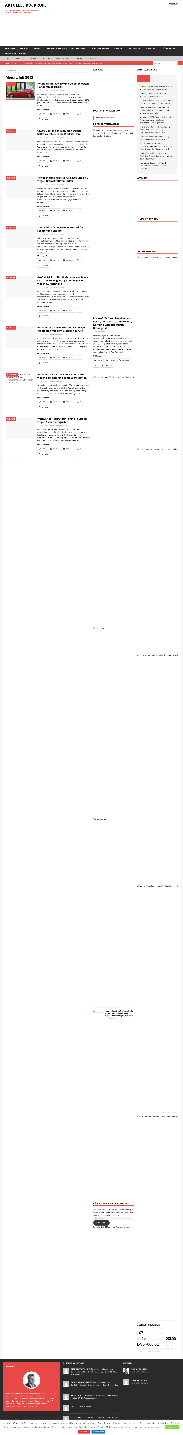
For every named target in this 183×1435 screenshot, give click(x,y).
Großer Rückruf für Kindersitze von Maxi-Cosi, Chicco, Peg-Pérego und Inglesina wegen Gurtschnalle (62, 280)
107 (140, 1332)
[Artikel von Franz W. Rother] (126, 1383)
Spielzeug (93, 59)
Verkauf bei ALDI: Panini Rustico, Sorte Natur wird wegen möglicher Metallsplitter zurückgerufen (156, 120)
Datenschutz (151, 48)
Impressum (134, 48)
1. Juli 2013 (43, 425)
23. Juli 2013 (43, 137)
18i (143, 1348)
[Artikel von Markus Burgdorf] (126, 1372)
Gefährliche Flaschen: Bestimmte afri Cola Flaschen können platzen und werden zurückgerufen (155, 110)
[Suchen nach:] (165, 63)
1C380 (156, 1348)
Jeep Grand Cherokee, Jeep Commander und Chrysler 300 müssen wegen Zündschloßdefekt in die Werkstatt (94, 1371)
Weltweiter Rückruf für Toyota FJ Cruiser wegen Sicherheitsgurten (62, 420)
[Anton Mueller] (66, 1398)
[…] (44, 105)
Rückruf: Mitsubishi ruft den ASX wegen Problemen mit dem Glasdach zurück (61, 329)
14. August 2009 (112, 1018)
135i (152, 1348)
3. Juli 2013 (43, 381)
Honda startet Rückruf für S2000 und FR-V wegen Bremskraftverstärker (62, 179)
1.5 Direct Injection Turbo (160, 1333)
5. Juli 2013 (43, 334)
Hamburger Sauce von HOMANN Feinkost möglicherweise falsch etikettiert (153, 166)
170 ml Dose (163, 1348)
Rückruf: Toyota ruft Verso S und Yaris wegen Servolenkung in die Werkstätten (62, 376)
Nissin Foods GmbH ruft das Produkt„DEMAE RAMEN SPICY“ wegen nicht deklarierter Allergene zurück (156, 146)
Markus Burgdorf (57, 90)
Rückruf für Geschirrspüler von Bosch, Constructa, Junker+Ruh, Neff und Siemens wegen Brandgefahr (112, 323)
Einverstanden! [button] (171, 1427)
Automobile (33, 59)
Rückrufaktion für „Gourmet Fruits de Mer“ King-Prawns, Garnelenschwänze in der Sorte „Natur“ (157, 156)
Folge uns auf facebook (106, 110)
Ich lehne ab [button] (84, 1431)
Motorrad (80, 59)
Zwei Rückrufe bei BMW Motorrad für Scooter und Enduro (60, 229)
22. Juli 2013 (43, 184)
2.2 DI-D (161, 1345)
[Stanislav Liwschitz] (66, 1372)
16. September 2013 (102, 331)
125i (145, 1333)
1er (144, 1338)
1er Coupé (147, 1348)
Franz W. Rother (139, 1380)
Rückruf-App (169, 48)
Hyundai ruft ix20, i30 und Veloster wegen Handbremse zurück (63, 85)
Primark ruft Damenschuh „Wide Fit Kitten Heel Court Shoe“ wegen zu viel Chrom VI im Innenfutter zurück (155, 130)
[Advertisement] (120, 26)
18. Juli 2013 (43, 234)
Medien (36, 48)
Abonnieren (101, 1223)
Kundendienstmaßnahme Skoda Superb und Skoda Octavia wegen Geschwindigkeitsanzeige (119, 1013)
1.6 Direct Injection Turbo (157, 1339)
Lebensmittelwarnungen (14, 59)
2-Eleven (167, 1345)
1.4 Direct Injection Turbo (153, 1351)
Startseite (10, 48)
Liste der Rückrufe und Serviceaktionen (65, 48)
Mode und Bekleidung (63, 59)
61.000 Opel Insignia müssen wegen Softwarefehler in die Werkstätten (59, 132)
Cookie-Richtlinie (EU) (15, 53)
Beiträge (24, 48)
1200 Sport (170, 1348)
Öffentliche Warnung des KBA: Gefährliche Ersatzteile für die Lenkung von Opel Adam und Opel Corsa (94, 1385)
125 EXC (149, 1333)
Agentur (118, 48)
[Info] (66, 1410)
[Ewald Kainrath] (66, 1385)
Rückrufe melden (100, 48)
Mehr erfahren (98, 1431)
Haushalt (46, 59)
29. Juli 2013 (43, 90)
